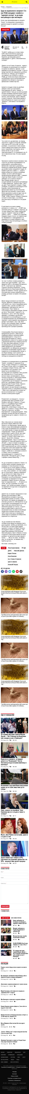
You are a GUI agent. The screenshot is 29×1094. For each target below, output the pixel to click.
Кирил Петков (12, 553)
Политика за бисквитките (14, 1080)
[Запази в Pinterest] (17, 571)
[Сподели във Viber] (6, 571)
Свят (24, 1052)
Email (2, 877)
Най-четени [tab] (5, 918)
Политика (3, 1054)
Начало (3, 6)
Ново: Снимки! (4, 1062)
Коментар (3, 883)
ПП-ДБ (24, 548)
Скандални (9, 6)
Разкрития (9, 1052)
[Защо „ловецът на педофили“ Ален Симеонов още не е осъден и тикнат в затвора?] (14, 808)
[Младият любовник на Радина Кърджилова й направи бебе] (6, 933)
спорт (24, 1057)
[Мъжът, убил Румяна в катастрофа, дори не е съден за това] (14, 833)
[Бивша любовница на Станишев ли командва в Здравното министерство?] (6, 925)
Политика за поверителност (8, 1067)
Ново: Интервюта (14, 1062)
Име (2, 871)
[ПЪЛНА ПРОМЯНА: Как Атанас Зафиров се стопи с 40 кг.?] (6, 948)
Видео (12, 1059)
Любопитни (18, 1052)
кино (18, 1057)
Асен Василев (12, 556)
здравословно (4, 1057)
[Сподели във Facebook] (2, 571)
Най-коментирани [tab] (16, 918)
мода (18, 1059)
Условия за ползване (21, 1067)
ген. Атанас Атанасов (14, 559)
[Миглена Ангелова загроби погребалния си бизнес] (6, 940)
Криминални (11, 1054)
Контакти (14, 1073)
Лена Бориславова (13, 548)
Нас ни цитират (4, 1059)
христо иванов (12, 562)
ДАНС (10, 550)
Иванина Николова (7, 48)
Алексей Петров (13, 564)
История (13, 1057)
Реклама (14, 1071)
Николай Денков (19, 550)
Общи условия (14, 1076)
